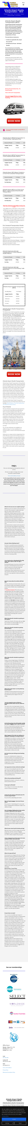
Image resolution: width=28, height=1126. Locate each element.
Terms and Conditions (7, 1067)
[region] (14, 1116)
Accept (14, 1119)
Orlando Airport (21, 394)
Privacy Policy (5, 1116)
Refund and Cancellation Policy (9, 1072)
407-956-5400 (5, 1057)
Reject (20, 1123)
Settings (7, 1123)
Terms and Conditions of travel (14, 475)
